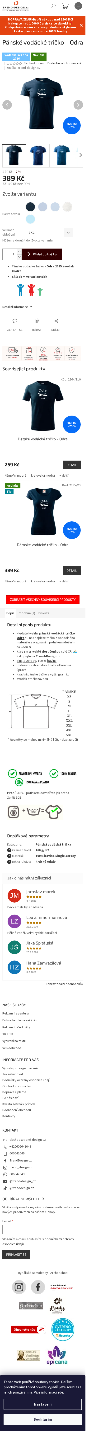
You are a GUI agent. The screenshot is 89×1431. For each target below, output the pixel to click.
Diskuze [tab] (44, 613)
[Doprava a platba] (29, 782)
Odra (50, 266)
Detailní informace (15, 307)
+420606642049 (20, 1146)
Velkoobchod (11, 1048)
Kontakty (8, 1116)
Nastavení (43, 1404)
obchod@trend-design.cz (27, 1139)
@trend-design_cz (22, 1181)
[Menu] (78, 6)
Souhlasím (43, 1419)
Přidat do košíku (45, 254)
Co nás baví (10, 1098)
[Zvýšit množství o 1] (19, 251)
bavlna (51, 660)
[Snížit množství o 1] (19, 257)
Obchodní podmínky (16, 1086)
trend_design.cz (21, 1167)
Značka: (23, 67)
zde (60, 1392)
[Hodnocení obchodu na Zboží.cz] (28, 1329)
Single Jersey (26, 660)
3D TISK (7, 1034)
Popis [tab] (10, 613)
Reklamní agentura (15, 1013)
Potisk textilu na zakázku (19, 1020)
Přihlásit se (16, 1254)
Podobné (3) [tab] (26, 613)
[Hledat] (53, 6)
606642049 (16, 1153)
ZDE (18, 797)
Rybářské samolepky (33, 1273)
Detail (71, 465)
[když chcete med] (56, 1306)
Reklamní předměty (16, 1027)
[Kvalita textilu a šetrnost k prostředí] (41, 773)
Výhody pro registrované (20, 1068)
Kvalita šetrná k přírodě (19, 1104)
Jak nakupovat (12, 1074)
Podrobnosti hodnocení (64, 63)
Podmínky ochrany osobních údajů (26, 1080)
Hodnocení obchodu (16, 1110)
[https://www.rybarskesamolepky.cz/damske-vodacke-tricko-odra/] (31, 289)
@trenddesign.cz (21, 1188)
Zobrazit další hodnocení (63, 984)
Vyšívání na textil (14, 1041)
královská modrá (43, 475)
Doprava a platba (14, 1092)
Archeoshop (59, 1273)
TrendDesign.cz (20, 1160)
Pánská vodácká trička (53, 844)
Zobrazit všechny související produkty (43, 599)
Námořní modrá (15, 475)
